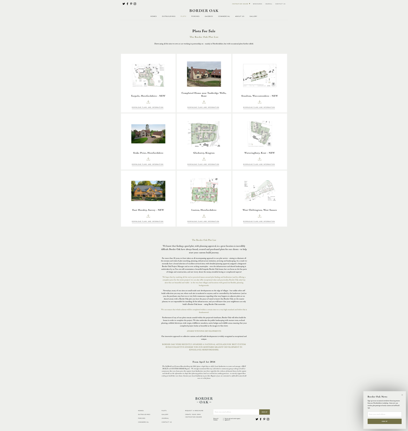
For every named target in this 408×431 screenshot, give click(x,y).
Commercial (143, 422)
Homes (141, 410)
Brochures (257, 4)
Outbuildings (144, 414)
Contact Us (280, 4)
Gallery (253, 16)
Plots (164, 410)
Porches (195, 16)
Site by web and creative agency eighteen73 (232, 419)
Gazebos (209, 16)
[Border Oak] (204, 10)
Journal (268, 4)
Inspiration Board (240, 4)
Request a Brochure (194, 410)
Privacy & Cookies (215, 419)
